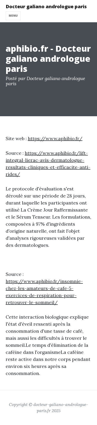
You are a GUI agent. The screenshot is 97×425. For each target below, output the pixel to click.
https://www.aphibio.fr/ (55, 138)
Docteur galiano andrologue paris (46, 6)
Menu (13, 16)
